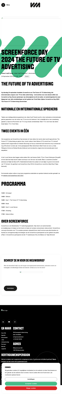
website (5, 175)
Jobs (2, 339)
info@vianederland (18, 337)
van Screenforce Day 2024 (15, 175)
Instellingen (31, 379)
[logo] (35, 5)
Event (27, 76)
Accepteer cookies (31, 383)
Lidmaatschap (5, 342)
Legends (3, 348)
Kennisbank (4, 337)
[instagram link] (15, 322)
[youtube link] (9, 322)
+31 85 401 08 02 (17, 339)
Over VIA (3, 333)
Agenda (3, 335)
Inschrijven (10, 288)
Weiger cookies (31, 388)
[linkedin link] (3, 322)
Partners (3, 344)
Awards (3, 346)
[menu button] (3, 5)
